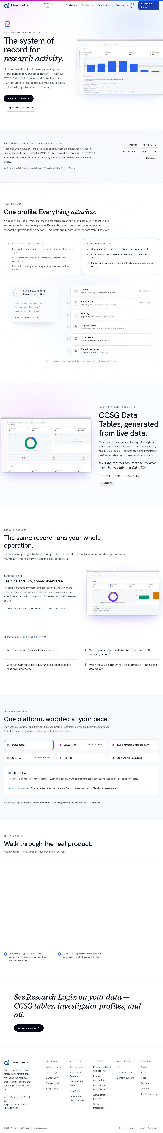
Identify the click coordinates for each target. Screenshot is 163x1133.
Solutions (86, 5)
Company (121, 5)
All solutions (76, 1067)
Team (143, 1072)
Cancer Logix (52, 1077)
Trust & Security (149, 1094)
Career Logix (52, 1083)
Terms (131, 1128)
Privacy (122, 1128)
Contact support (125, 1077)
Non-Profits (75, 1090)
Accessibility (153, 1128)
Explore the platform (19, 107)
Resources (103, 5)
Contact (145, 1088)
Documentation (125, 1072)
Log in (132, 5)
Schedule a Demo (146, 5)
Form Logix (51, 1072)
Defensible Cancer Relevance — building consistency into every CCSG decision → (61, 802)
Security (141, 1128)
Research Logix (53, 1067)
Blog (119, 1067)
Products (70, 5)
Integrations (52, 1088)
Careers (145, 1083)
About (144, 1067)
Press (143, 1077)
